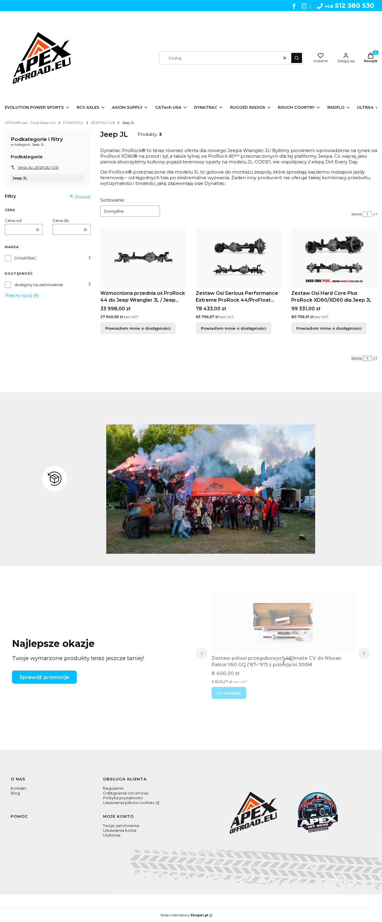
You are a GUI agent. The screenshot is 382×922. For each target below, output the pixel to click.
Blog (15, 793)
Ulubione (112, 835)
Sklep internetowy (184, 915)
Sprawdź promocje (44, 677)
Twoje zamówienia (121, 825)
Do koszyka (229, 693)
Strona (356, 214)
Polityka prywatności (123, 797)
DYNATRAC (73, 122)
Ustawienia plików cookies (129, 802)
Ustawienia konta (119, 830)
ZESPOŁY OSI (103, 122)
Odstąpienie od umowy (126, 793)
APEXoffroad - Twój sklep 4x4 (30, 122)
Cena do (61, 220)
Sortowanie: (112, 200)
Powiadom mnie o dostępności (138, 328)
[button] (296, 58)
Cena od (13, 220)
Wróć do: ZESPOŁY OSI (38, 167)
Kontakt (18, 788)
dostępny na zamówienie (38, 284)
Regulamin (113, 788)
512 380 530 (349, 5)
